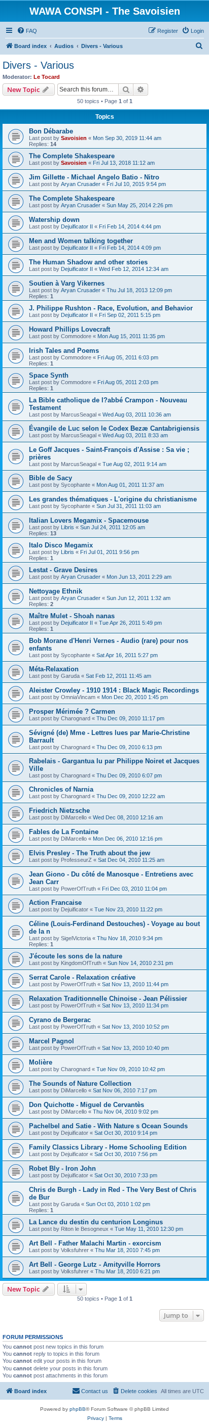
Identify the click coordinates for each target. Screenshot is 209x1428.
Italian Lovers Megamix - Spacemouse (89, 520)
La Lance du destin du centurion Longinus (96, 1222)
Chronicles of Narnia (61, 789)
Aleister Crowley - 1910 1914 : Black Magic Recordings (114, 690)
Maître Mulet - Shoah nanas (72, 616)
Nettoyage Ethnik (55, 591)
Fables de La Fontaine (63, 832)
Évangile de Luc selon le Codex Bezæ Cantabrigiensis (114, 428)
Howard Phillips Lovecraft (69, 329)
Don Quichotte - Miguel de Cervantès (86, 1105)
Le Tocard (46, 77)
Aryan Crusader (80, 184)
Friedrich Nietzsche (59, 810)
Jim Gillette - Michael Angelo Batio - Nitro (94, 177)
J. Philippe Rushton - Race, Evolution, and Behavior (111, 308)
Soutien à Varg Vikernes (66, 283)
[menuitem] (27, 31)
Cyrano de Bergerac (60, 1020)
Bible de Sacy (50, 478)
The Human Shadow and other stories (88, 262)
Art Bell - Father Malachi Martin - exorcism (95, 1243)
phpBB (77, 1409)
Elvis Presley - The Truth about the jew (89, 853)
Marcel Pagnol (51, 1041)
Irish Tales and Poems (64, 350)
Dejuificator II (77, 226)
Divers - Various (38, 65)
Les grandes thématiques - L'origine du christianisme (113, 499)
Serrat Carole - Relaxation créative (82, 977)
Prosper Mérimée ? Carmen (72, 711)
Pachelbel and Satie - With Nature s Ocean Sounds (108, 1126)
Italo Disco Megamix (61, 545)
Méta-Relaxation (54, 669)
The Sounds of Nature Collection (80, 1083)
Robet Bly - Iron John (62, 1168)
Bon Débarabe (51, 131)
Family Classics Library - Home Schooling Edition (108, 1147)
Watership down (54, 219)
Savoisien (74, 138)
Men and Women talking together (81, 241)
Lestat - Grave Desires (63, 570)
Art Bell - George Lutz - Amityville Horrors (94, 1264)
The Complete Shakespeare (72, 156)
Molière (40, 1062)
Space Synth (48, 375)
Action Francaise (55, 902)
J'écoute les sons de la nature (75, 956)
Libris (67, 527)
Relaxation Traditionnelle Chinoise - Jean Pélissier (108, 998)
